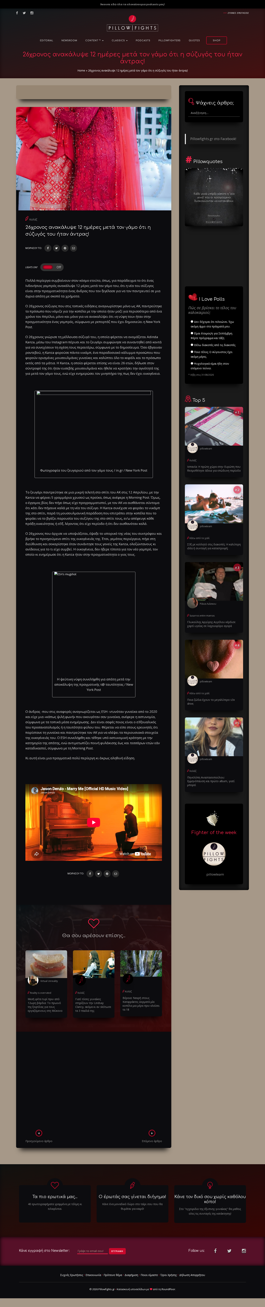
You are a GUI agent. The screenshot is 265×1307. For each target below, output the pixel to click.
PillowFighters (169, 40)
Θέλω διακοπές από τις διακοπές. (214, 345)
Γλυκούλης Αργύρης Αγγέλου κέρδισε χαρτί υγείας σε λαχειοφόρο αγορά (211, 624)
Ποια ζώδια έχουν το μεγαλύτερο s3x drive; (211, 701)
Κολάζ (33, 219)
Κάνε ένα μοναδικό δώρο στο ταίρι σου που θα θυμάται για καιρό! (132, 1206)
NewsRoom (69, 40)
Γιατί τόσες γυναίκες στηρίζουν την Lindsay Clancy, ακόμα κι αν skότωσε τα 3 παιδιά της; (93, 1005)
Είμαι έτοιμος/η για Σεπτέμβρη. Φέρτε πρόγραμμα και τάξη (212, 335)
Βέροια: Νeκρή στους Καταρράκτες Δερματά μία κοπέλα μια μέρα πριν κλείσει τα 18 (141, 1003)
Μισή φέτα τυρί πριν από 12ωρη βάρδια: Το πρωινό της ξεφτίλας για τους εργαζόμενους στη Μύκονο (45, 1005)
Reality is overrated (40, 992)
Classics (119, 40)
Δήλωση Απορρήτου (192, 1275)
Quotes (194, 40)
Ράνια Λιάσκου (208, 603)
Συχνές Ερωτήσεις (71, 1275)
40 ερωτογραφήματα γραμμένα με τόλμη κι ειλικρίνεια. (55, 1206)
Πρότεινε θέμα (113, 1275)
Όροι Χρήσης (168, 1275)
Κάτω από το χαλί (200, 538)
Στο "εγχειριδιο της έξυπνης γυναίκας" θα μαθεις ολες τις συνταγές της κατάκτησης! (210, 1211)
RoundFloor (168, 1289)
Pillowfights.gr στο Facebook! (213, 138)
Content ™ (93, 40)
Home (81, 70)
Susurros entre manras (202, 615)
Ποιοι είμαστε (149, 1275)
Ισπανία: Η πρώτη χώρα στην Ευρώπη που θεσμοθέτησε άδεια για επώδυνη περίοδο (214, 468)
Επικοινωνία (93, 1275)
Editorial (46, 40)
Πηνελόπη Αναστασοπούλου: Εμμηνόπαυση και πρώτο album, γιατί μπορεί (211, 781)
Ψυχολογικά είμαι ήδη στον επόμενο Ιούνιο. (210, 366)
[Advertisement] (93, 1082)
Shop (216, 40)
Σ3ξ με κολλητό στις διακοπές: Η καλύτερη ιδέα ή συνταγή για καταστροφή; (214, 546)
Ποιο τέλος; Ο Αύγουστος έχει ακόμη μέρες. (211, 354)
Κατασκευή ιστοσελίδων (131, 1289)
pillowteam (206, 448)
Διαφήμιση (131, 1275)
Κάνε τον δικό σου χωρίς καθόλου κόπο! (210, 1199)
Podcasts (143, 40)
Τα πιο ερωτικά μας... (54, 1196)
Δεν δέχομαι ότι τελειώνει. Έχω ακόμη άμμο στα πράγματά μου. (212, 324)
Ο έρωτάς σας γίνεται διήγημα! (132, 1196)
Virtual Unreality (49, 981)
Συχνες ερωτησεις (238, 12)
